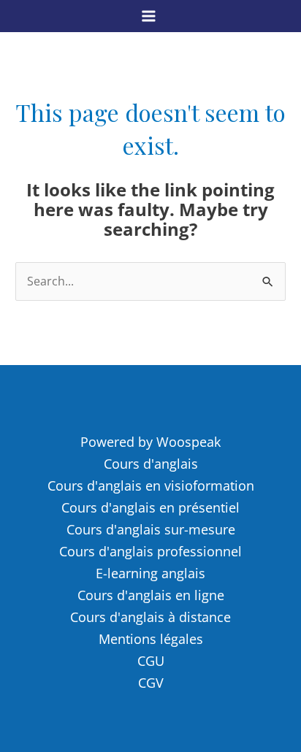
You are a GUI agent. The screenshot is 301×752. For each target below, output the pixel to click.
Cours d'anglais (151, 463)
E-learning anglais (150, 573)
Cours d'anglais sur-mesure (150, 529)
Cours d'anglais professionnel (150, 551)
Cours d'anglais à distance (150, 617)
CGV (151, 682)
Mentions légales (151, 639)
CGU (150, 660)
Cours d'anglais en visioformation (150, 485)
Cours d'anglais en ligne (150, 595)
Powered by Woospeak (150, 441)
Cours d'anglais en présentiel (150, 507)
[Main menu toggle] (148, 15)
